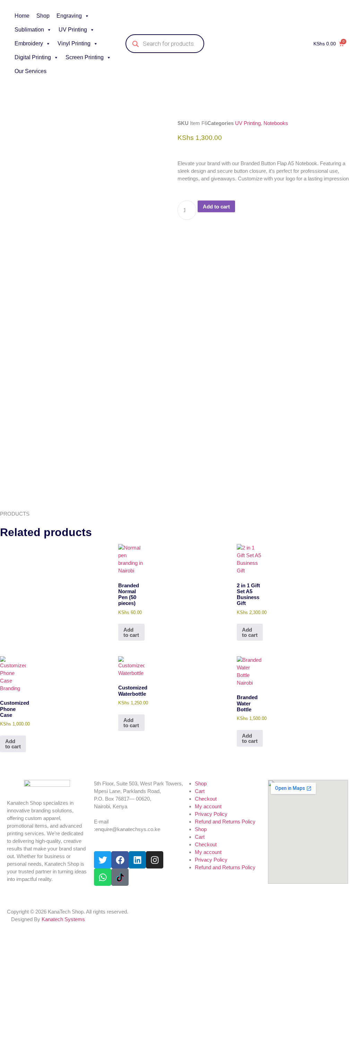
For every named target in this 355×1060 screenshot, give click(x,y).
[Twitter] (102, 860)
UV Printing (73, 30)
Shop (43, 16)
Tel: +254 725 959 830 (119, 814)
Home (22, 16)
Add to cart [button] (131, 632)
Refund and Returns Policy (225, 822)
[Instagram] (154, 860)
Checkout (206, 799)
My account (208, 806)
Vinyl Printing (74, 43)
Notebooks (275, 123)
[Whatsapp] (102, 877)
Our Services (30, 71)
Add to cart (216, 207)
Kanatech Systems (63, 919)
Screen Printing (85, 57)
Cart (200, 791)
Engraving (69, 16)
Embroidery (29, 43)
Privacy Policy (211, 814)
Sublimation (29, 30)
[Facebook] (120, 860)
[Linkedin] (137, 860)
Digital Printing (33, 57)
